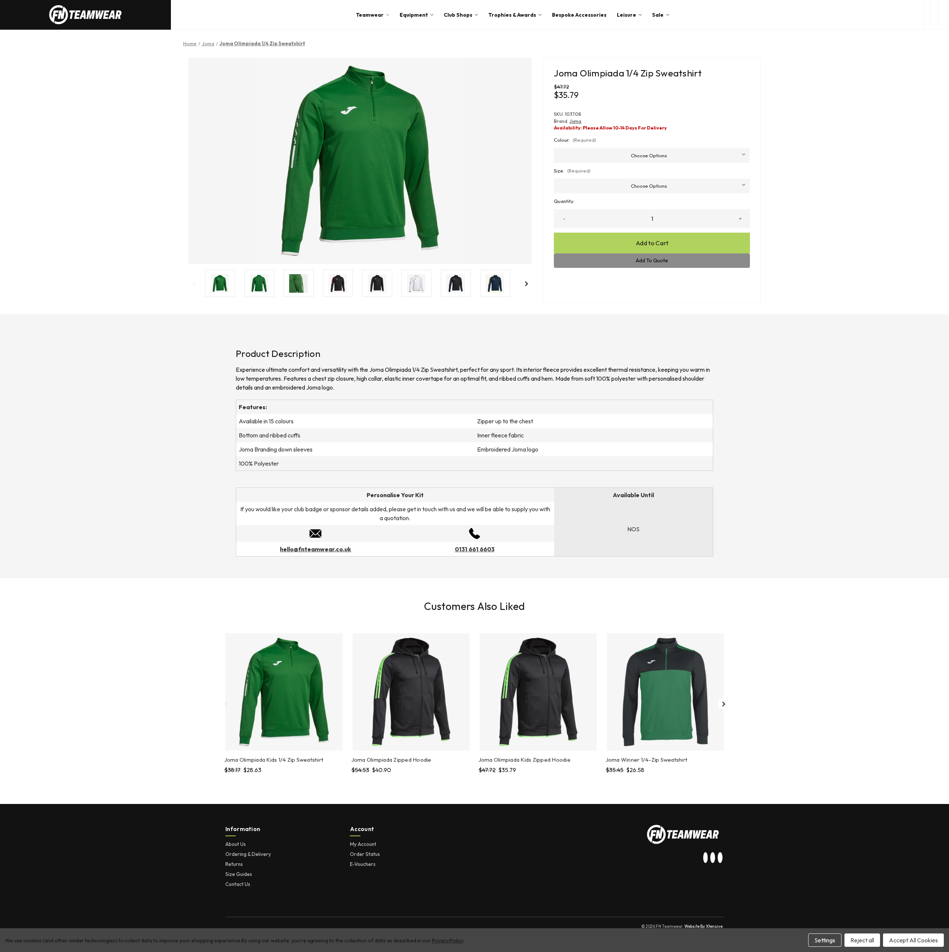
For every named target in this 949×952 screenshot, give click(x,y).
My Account (363, 844)
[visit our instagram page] (705, 858)
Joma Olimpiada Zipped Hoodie (391, 759)
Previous (194, 283)
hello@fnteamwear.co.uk (315, 549)
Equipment (414, 15)
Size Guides (238, 874)
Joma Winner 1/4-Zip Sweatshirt (647, 759)
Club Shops (458, 15)
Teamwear (370, 15)
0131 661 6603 (475, 549)
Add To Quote (652, 260)
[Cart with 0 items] (944, 15)
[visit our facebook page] (720, 858)
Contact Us (237, 884)
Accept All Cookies (913, 940)
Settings (824, 940)
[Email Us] (315, 532)
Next (526, 283)
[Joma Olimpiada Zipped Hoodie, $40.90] (411, 692)
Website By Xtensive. (704, 926)
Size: (572, 171)
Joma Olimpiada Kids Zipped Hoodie (525, 759)
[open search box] (927, 15)
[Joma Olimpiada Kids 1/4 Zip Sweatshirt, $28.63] (284, 692)
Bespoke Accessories (579, 15)
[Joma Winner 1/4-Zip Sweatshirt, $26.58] (665, 692)
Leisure (626, 15)
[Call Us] (474, 532)
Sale (658, 15)
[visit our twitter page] (713, 858)
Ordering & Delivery (248, 854)
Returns (234, 864)
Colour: (575, 140)
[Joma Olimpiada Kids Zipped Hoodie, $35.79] (538, 692)
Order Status (365, 854)
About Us (235, 844)
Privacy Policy (447, 940)
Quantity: (564, 201)
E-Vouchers (363, 864)
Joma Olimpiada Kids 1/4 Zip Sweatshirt (274, 759)
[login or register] (934, 15)
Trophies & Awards (512, 15)
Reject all (862, 940)
